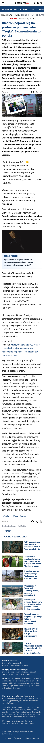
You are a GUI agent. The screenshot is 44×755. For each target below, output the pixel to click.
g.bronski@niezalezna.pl (26, 672)
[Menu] (3, 3)
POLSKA (17, 9)
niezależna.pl (6, 15)
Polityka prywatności (32, 738)
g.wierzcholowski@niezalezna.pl (15, 665)
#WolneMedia (19, 297)
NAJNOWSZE (7, 9)
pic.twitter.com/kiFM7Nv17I (16, 301)
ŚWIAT (25, 9)
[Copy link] (41, 92)
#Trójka (17, 284)
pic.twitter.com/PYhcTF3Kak (16, 176)
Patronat (8, 738)
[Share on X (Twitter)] (37, 92)
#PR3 (28, 297)
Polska (16, 15)
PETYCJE (33, 9)
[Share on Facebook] (32, 92)
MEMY (41, 9)
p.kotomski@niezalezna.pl (24, 674)
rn (7, 92)
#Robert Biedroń (19, 516)
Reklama (17, 738)
